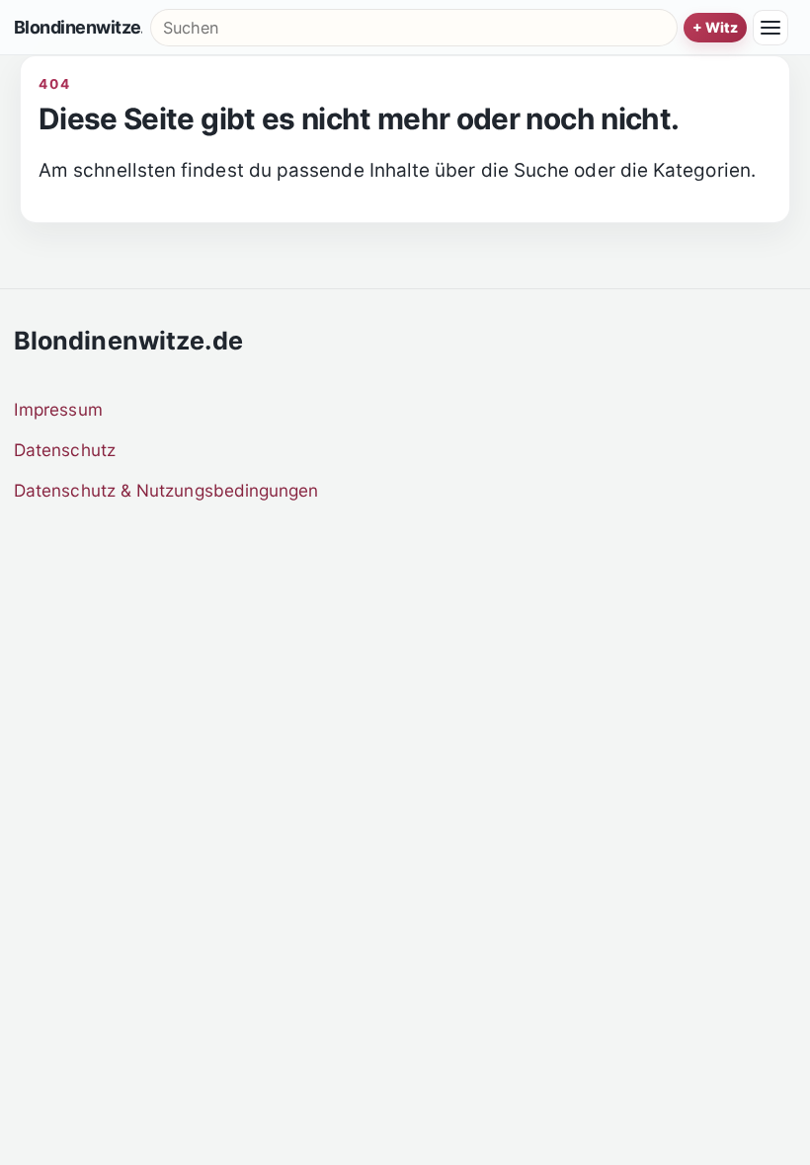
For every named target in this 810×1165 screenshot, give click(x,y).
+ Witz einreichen (715, 27)
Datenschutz (65, 449)
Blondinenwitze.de (78, 28)
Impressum (58, 409)
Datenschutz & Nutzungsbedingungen (166, 490)
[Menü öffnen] (770, 27)
